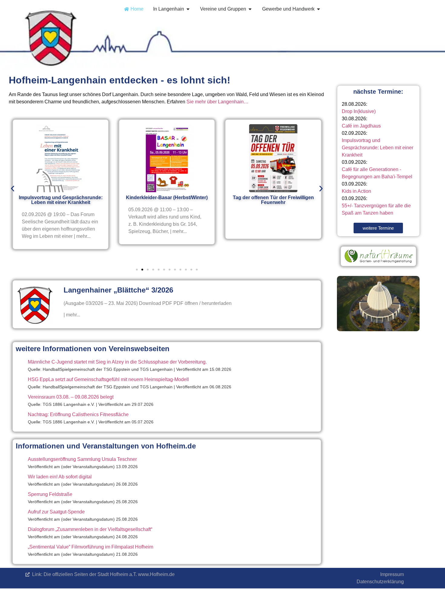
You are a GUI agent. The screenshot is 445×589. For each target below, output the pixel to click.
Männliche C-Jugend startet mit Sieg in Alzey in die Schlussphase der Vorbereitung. (117, 361)
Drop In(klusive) (359, 111)
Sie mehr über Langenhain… (217, 101)
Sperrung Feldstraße (50, 494)
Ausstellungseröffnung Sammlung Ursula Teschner (82, 459)
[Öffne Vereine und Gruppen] (250, 9)
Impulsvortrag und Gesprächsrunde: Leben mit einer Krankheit (377, 147)
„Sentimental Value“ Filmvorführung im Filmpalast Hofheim (90, 546)
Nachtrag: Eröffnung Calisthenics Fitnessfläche (78, 414)
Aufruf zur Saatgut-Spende (56, 511)
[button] (12, 188)
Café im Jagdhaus (361, 125)
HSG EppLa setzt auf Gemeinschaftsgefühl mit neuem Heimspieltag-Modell (108, 379)
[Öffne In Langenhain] (188, 9)
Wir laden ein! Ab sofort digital (60, 476)
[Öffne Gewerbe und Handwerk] (318, 9)
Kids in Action (356, 191)
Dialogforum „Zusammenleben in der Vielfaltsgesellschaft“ (90, 529)
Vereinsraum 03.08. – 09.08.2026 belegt (71, 397)
